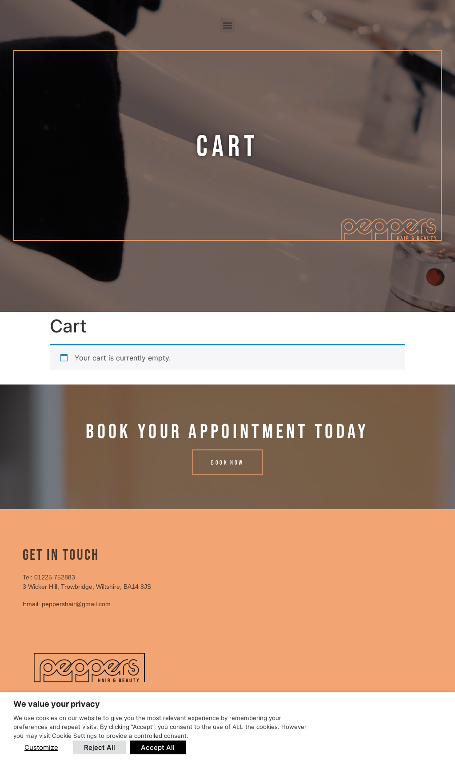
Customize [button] (41, 747)
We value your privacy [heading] (56, 703)
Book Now (227, 462)
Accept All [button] (158, 747)
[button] (227, 25)
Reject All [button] (99, 747)
